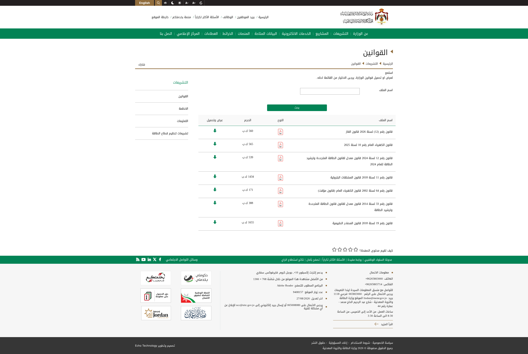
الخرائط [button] (228, 33)
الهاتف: (388, 279)
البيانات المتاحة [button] (266, 33)
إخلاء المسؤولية (337, 342)
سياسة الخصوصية (382, 342)
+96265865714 (373, 284)
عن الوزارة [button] (360, 33)
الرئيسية (263, 17)
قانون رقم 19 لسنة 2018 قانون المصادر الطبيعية (362, 223)
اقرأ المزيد (386, 324)
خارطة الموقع (160, 17)
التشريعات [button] (340, 33)
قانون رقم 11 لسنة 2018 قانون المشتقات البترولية (361, 177)
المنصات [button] (244, 33)
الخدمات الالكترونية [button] (296, 33)
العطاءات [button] (211, 33)
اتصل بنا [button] (166, 33)
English (144, 3)
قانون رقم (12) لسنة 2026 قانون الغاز (369, 132)
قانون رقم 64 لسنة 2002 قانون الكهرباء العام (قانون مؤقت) (355, 190)
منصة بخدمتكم (181, 17)
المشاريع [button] (322, 33)
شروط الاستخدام (360, 342)
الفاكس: (388, 284)
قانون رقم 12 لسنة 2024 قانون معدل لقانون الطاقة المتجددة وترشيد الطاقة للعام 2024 (349, 161)
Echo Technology (146, 345)
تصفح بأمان (313, 260)
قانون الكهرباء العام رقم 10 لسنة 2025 (368, 145)
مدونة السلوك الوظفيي (378, 260)
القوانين (183, 96)
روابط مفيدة (355, 260)
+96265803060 (374, 279)
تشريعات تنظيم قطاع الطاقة (170, 133)
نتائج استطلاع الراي (292, 260)
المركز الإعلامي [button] (188, 33)
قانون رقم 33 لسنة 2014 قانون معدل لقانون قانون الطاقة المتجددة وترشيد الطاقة (350, 207)
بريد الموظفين (245, 17)
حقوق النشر (318, 342)
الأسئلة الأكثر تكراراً (206, 17)
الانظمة (183, 108)
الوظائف (227, 17)
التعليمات (182, 121)
